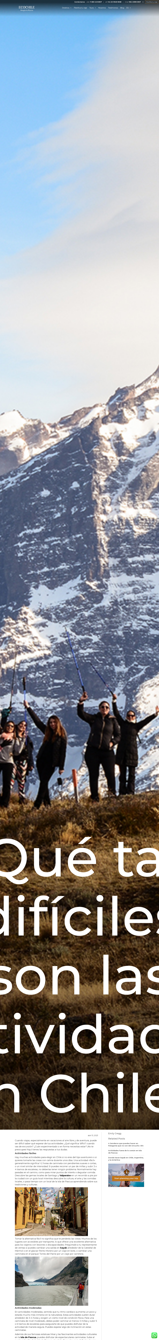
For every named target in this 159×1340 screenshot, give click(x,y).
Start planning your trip (126, 1178)
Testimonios (113, 8)
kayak (63, 1248)
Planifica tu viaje (151, 2)
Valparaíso (65, 1175)
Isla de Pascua (28, 1337)
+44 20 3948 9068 (114, 2)
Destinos (65, 8)
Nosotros (102, 8)
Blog (122, 8)
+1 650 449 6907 (96, 2)
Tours (91, 8)
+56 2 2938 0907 (135, 2)
